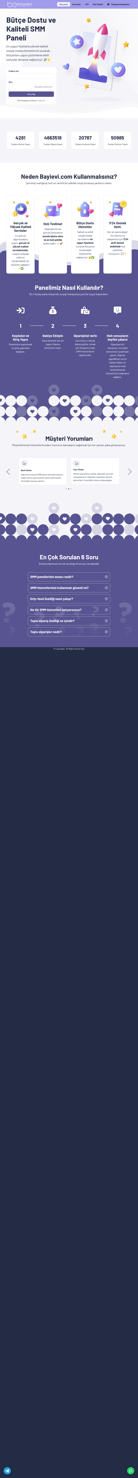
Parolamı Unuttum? (43, 86)
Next (129, 471)
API (87, 4)
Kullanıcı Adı (14, 71)
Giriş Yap (31, 94)
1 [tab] (66, 488)
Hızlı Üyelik (98, 4)
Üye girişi (63, 4)
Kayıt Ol (41, 100)
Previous (8, 471)
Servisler (76, 4)
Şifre (11, 82)
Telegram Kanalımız (120, 4)
